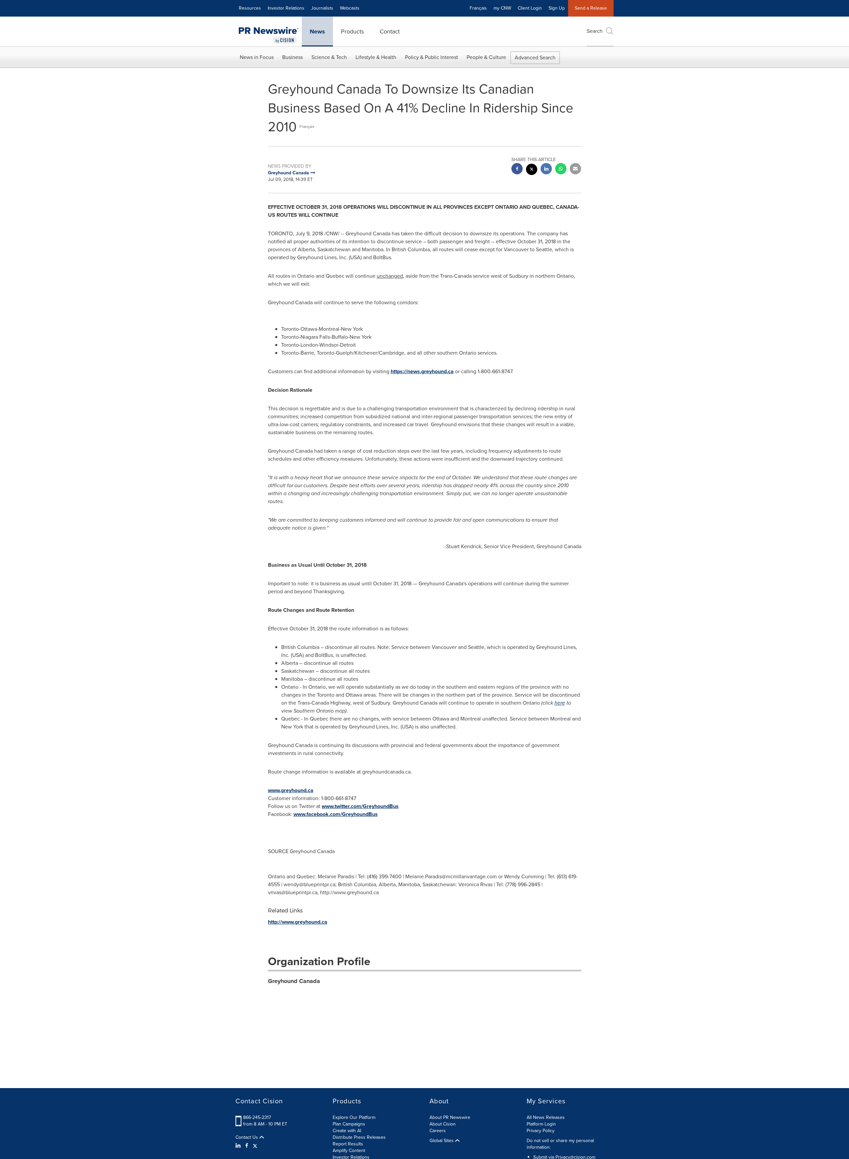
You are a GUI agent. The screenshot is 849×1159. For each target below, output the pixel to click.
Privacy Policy (541, 1130)
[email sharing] (575, 169)
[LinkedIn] (238, 1145)
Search (595, 31)
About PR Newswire (449, 1117)
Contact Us (247, 1137)
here (560, 703)
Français (478, 8)
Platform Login (541, 1124)
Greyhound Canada (294, 981)
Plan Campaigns (349, 1124)
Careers (437, 1130)
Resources (250, 8)
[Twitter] (255, 1145)
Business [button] (292, 57)
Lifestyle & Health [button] (376, 57)
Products (352, 31)
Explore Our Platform (354, 1117)
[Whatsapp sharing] (560, 169)
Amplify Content (349, 1150)
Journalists (322, 8)
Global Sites (442, 1140)
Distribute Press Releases (359, 1137)
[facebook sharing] (517, 169)
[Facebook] (247, 1145)
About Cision (442, 1124)
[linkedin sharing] (546, 169)
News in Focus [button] (257, 57)
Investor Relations (286, 8)
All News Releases (546, 1117)
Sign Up (557, 8)
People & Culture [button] (486, 57)
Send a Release (591, 8)
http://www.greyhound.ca (297, 922)
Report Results (348, 1143)
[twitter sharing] (531, 170)
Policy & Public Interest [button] (431, 57)
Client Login (530, 8)
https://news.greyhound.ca (422, 371)
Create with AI (347, 1130)
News (317, 31)
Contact (390, 31)
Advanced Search (535, 57)
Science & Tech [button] (329, 57)
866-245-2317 (257, 1117)
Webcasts (349, 8)
